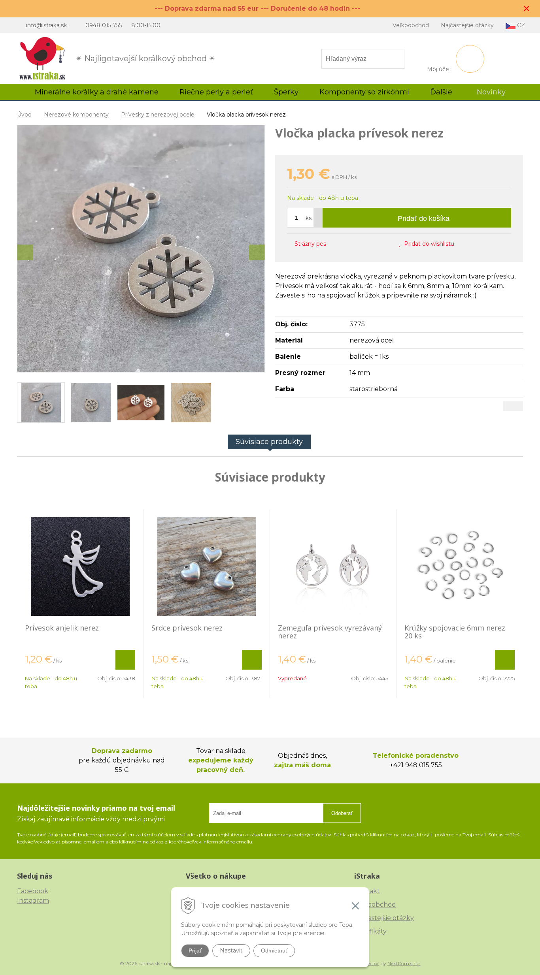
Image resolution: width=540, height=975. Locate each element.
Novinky (491, 92)
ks (309, 218)
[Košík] (470, 59)
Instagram (33, 900)
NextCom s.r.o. (404, 963)
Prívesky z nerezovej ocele (157, 114)
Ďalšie (442, 92)
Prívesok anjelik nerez (62, 627)
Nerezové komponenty (76, 114)
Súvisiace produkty (269, 441)
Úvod (24, 114)
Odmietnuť (274, 950)
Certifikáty (370, 931)
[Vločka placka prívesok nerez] (141, 249)
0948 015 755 (103, 25)
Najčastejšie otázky (467, 25)
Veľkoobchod (411, 25)
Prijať (195, 950)
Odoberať (342, 813)
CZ (520, 25)
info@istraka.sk (46, 25)
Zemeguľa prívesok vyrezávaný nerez (330, 631)
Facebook (32, 891)
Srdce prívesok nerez (187, 627)
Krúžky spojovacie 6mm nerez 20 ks (454, 631)
